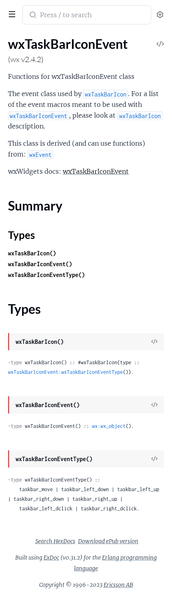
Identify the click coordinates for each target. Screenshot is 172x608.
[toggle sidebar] (10, 13)
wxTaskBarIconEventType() (46, 274)
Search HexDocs (55, 541)
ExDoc (51, 557)
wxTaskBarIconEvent (96, 171)
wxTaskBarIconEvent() (40, 264)
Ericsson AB (118, 584)
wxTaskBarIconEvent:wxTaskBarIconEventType (65, 372)
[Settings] (160, 15)
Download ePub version (108, 541)
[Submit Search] (32, 15)
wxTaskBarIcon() (32, 253)
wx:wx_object (109, 426)
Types (21, 235)
